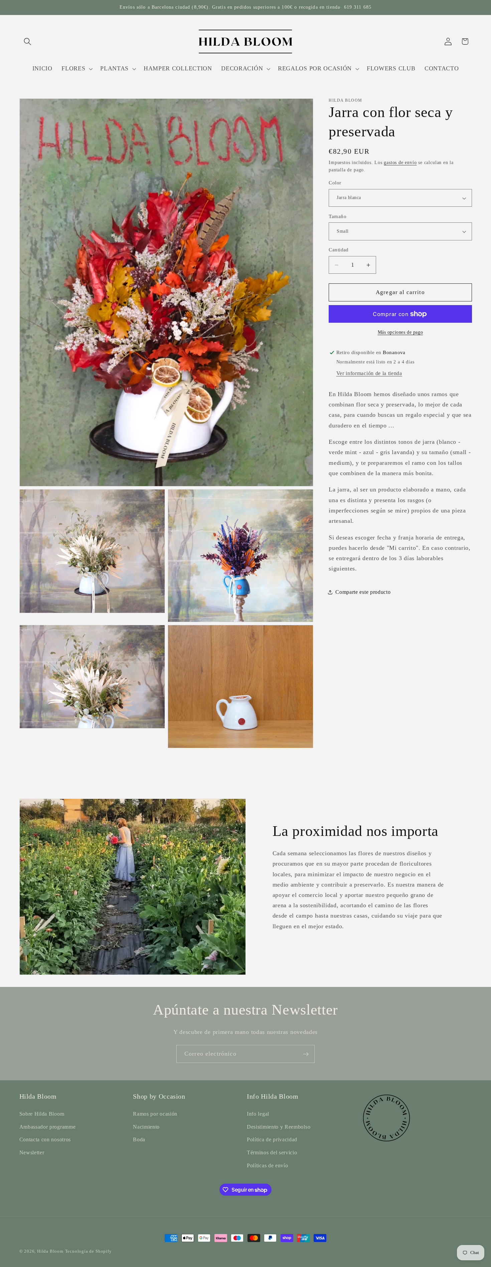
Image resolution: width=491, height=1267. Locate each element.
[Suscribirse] (305, 1054)
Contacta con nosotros (45, 1140)
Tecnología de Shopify (88, 1251)
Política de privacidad (272, 1140)
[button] (27, 41)
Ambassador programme (47, 1127)
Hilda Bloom (50, 1251)
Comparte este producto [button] (362, 592)
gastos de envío (400, 162)
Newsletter (31, 1152)
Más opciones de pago (400, 332)
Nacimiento (146, 1127)
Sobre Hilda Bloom (41, 1114)
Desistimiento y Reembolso (278, 1127)
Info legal (258, 1114)
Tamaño (337, 216)
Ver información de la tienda (369, 373)
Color (335, 183)
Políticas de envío (267, 1165)
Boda (139, 1140)
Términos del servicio (272, 1152)
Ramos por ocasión (155, 1114)
